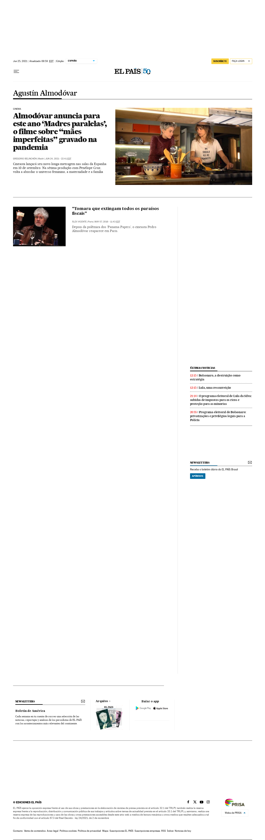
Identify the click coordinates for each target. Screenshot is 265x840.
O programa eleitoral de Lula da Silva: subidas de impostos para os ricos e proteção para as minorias (221, 400)
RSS (163, 831)
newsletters (200, 462)
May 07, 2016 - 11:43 (107, 221)
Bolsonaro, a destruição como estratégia (215, 377)
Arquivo (102, 701)
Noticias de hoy (183, 831)
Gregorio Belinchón (25, 158)
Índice (170, 831)
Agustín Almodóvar (45, 93)
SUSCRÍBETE (220, 61)
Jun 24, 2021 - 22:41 (58, 158)
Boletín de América (30, 711)
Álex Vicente (79, 221)
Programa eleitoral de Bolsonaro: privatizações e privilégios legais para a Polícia (218, 416)
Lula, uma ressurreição (215, 388)
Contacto (18, 831)
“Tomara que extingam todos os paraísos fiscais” (115, 211)
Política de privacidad (89, 831)
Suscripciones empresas (147, 831)
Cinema (17, 109)
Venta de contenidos (35, 831)
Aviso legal (52, 831)
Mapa (105, 831)
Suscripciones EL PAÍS (121, 831)
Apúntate (198, 476)
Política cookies (68, 831)
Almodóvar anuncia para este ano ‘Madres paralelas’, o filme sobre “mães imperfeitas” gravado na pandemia (60, 131)
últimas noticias (202, 367)
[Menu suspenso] (16, 71)
